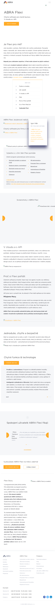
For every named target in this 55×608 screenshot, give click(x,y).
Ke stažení (39, 568)
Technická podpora (41, 559)
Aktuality (5, 564)
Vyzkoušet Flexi (10, 179)
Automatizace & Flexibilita (38, 169)
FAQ (20, 97)
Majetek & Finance (24, 584)
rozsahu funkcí (18, 77)
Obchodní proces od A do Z (17, 168)
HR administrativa (35, 160)
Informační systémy (8, 571)
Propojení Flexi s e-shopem (38, 163)
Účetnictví (11, 174)
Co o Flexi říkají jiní (25, 104)
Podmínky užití (40, 573)
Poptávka (5, 573)
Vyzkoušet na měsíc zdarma (27, 559)
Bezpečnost (34, 166)
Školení (38, 563)
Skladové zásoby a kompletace (17, 165)
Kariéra (5, 562)
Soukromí (5, 569)
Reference (5, 566)
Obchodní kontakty (25, 561)
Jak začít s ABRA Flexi (42, 570)
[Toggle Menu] (49, 2)
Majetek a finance (35, 172)
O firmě (5, 559)
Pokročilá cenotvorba (15, 171)
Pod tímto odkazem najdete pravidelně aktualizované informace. (28, 183)
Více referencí (27, 449)
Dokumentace (40, 566)
